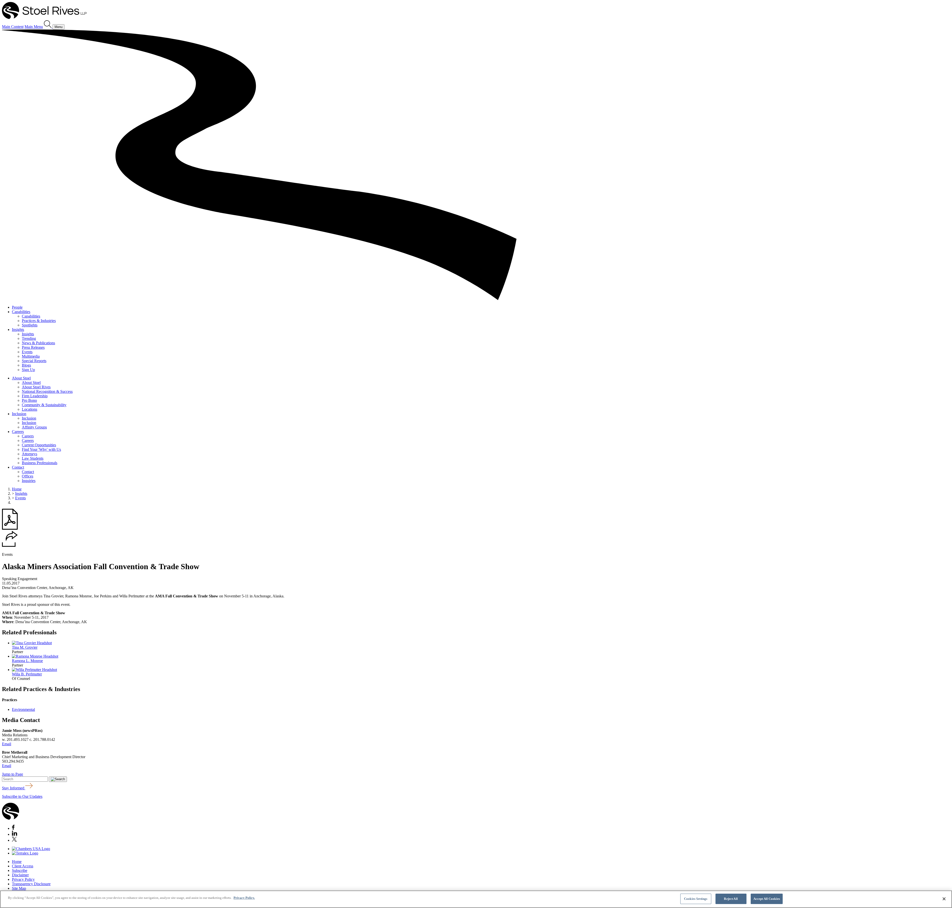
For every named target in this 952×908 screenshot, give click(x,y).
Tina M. (24, 647)
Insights (18, 329)
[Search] (48, 27)
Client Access (22, 866)
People (17, 307)
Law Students (32, 458)
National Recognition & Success (47, 391)
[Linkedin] (14, 834)
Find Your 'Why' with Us (41, 449)
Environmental (23, 709)
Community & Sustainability (44, 405)
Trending (29, 338)
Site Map (19, 888)
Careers (18, 431)
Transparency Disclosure (31, 884)
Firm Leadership (35, 396)
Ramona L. (27, 661)
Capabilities (21, 312)
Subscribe (19, 870)
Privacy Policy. (244, 898)
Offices (27, 476)
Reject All (731, 899)
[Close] (944, 898)
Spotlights (29, 325)
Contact (18, 467)
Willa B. (27, 674)
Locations (29, 409)
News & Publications (38, 343)
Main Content (13, 27)
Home (17, 489)
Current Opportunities (39, 445)
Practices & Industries (39, 321)
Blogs (26, 365)
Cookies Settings (695, 899)
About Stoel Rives (36, 387)
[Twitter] (14, 840)
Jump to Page (12, 774)
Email (6, 744)
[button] (10, 545)
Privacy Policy (23, 879)
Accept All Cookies (766, 899)
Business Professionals (39, 463)
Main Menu (34, 27)
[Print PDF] (10, 528)
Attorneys (29, 454)
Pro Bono (29, 400)
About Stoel (21, 378)
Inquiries (28, 481)
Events (27, 352)
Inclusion (19, 414)
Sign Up (28, 370)
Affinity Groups (34, 427)
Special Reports (34, 361)
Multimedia (31, 356)
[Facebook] (13, 828)
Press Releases (33, 347)
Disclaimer (20, 875)
